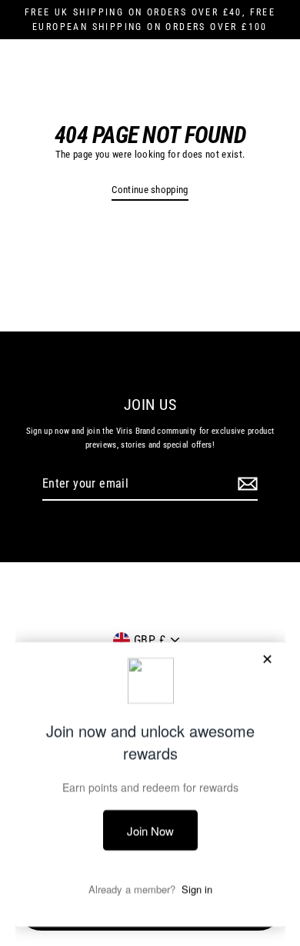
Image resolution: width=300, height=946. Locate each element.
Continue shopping (150, 189)
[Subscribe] (245, 484)
